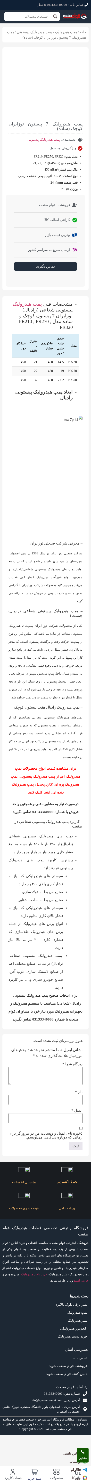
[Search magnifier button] (55, 16)
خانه (83, 32)
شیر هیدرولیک (77, 1320)
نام (79, 1092)
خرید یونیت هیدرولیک (72, 1336)
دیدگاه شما (72, 1064)
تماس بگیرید (45, 266)
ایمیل (77, 1110)
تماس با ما (80, 1358)
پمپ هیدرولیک (66, 32)
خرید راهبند (81, 1280)
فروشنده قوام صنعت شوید (68, 1366)
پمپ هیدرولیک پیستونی (34, 32)
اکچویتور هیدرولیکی (73, 1328)
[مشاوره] (82, 1452)
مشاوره (82, 1458)
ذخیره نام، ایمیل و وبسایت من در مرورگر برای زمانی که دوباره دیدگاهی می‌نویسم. (45, 1135)
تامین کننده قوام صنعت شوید (66, 1374)
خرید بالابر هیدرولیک (34, 1274)
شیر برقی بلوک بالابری (71, 1304)
